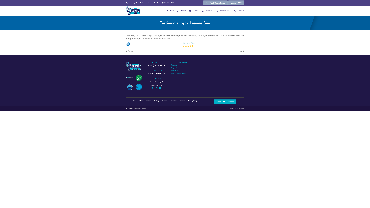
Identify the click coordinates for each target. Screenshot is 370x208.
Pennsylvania (175, 71)
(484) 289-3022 (156, 73)
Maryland (174, 68)
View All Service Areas (178, 74)
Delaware (174, 65)
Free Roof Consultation (215, 3)
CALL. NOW (236, 3)
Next (240, 51)
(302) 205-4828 (151, 3)
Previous (129, 51)
